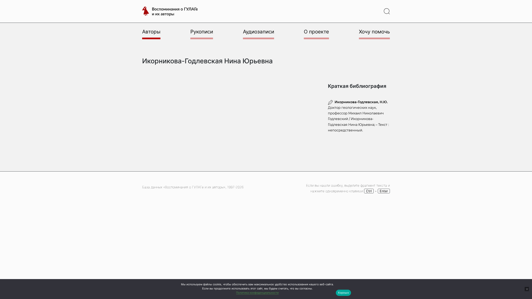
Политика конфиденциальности (257, 292)
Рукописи (201, 32)
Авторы (151, 32)
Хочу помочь (374, 32)
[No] (527, 289)
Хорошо (343, 292)
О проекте (316, 32)
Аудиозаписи (258, 32)
